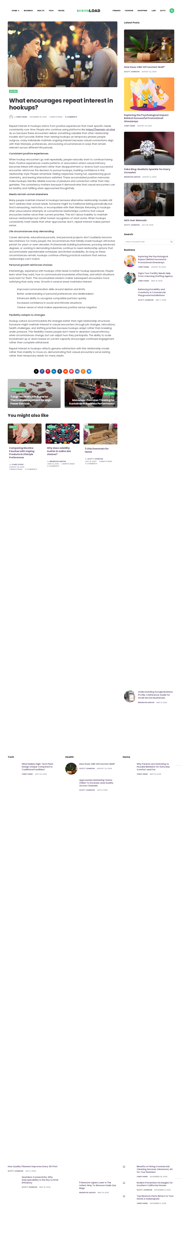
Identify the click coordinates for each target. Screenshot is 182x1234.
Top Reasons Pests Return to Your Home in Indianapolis (155, 1197)
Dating (13, 91)
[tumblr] (59, 371)
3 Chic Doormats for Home (97, 450)
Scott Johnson (95, 459)
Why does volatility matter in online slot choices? (59, 451)
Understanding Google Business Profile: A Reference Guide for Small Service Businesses (155, 694)
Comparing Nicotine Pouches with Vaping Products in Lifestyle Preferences (21, 452)
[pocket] (71, 371)
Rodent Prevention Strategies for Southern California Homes (155, 1184)
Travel (61, 10)
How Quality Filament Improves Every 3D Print (32, 1166)
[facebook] (42, 371)
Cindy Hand (21, 117)
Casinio (51, 427)
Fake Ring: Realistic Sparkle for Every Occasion (147, 171)
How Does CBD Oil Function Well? (144, 67)
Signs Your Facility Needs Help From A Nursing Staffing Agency (155, 275)
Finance (116, 10)
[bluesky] (89, 371)
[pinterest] (48, 371)
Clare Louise (17, 464)
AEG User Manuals (135, 220)
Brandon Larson (58, 461)
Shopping (142, 10)
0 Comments (71, 117)
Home (14, 10)
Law (154, 10)
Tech (51, 10)
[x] (36, 371)
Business (28, 10)
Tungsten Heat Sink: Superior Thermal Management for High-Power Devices (31, 400)
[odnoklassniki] (83, 371)
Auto (162, 10)
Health (40, 10)
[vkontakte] (77, 371)
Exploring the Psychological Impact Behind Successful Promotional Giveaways (146, 118)
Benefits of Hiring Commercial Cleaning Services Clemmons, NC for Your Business (155, 1169)
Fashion (129, 10)
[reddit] (65, 371)
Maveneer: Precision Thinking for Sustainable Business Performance (92, 401)
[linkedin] (53, 371)
